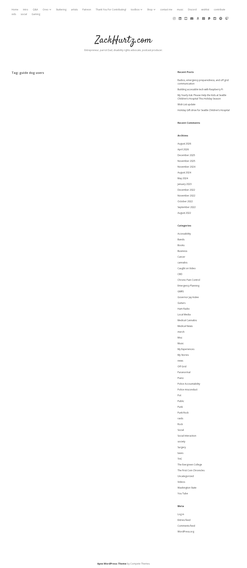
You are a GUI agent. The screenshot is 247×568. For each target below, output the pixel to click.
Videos (181, 482)
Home (15, 9)
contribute (219, 9)
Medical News (185, 326)
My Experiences (186, 349)
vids (14, 14)
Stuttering (61, 9)
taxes (180, 453)
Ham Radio (184, 308)
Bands (181, 239)
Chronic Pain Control (189, 279)
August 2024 (184, 172)
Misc (180, 337)
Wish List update (186, 104)
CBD (180, 274)
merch (181, 331)
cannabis (182, 262)
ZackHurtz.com (123, 40)
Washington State (187, 487)
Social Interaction (187, 435)
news (180, 360)
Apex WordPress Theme (111, 563)
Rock (180, 424)
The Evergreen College (190, 464)
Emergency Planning (188, 285)
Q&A (35, 9)
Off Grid (182, 366)
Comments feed (186, 525)
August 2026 (184, 143)
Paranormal (184, 372)
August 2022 (184, 213)
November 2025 (186, 161)
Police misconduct (187, 389)
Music (181, 343)
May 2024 (183, 178)
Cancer (181, 256)
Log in (181, 514)
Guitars (181, 303)
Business (182, 251)
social (24, 14)
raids (180, 418)
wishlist (205, 9)
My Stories (183, 355)
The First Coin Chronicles (191, 470)
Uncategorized (186, 476)
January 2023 (185, 184)
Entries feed (184, 520)
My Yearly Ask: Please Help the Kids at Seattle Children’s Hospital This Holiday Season (202, 97)
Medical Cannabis (187, 320)
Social (181, 430)
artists (74, 9)
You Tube (183, 493)
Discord (192, 9)
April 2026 (183, 149)
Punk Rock (183, 412)
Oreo (45, 9)
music (180, 9)
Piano (181, 378)
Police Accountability (189, 383)
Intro (25, 9)
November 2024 (186, 166)
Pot (179, 395)
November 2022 (186, 195)
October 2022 (185, 201)
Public (181, 401)
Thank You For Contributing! (111, 9)
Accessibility (184, 233)
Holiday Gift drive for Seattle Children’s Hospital (204, 110)
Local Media (184, 314)
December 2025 (186, 155)
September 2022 (187, 207)
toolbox (135, 9)
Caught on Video (187, 268)
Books (181, 245)
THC (180, 458)
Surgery (182, 447)
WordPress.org (186, 531)
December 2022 (186, 189)
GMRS (181, 291)
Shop (150, 9)
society (181, 441)
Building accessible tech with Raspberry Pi (200, 89)
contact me (166, 9)
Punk (180, 406)
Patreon (86, 9)
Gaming (36, 14)
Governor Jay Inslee (188, 297)
